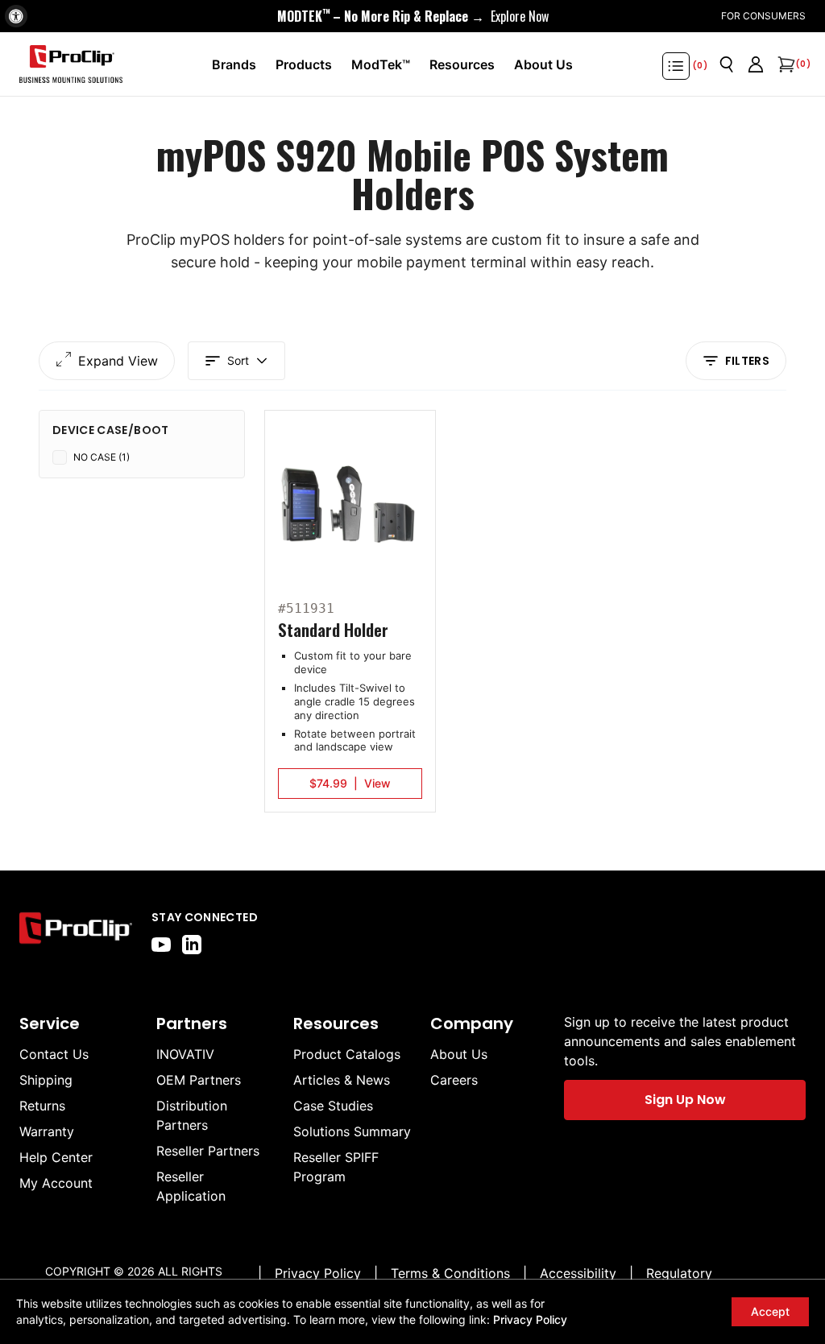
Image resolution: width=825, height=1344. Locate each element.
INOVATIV (185, 1054)
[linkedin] (191, 944)
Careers (454, 1080)
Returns (42, 1106)
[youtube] (161, 944)
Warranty (46, 1131)
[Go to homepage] (70, 64)
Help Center (56, 1157)
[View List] (676, 66)
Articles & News (341, 1080)
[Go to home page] (75, 931)
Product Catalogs (346, 1054)
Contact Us (54, 1054)
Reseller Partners (207, 1151)
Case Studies (333, 1106)
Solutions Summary (352, 1131)
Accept (770, 1311)
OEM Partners (198, 1080)
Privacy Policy (530, 1319)
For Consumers (763, 16)
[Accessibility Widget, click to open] (16, 16)
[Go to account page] (756, 64)
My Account (56, 1183)
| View (350, 783)
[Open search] (727, 64)
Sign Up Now (685, 1099)
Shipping (46, 1080)
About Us (458, 1054)
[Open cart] (785, 64)
